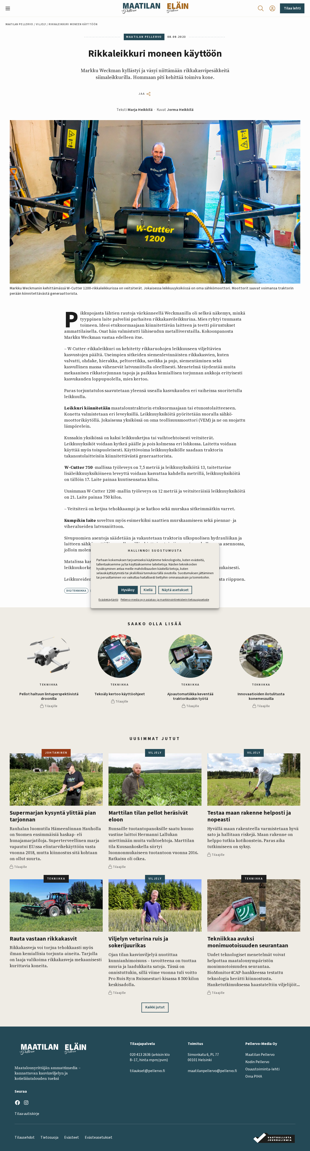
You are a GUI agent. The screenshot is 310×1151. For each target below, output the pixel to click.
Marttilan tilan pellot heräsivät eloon (148, 816)
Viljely (41, 24)
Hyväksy (127, 590)
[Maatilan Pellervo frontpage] (141, 8)
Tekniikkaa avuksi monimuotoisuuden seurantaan (247, 942)
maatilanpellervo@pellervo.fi (212, 1071)
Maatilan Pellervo (19, 24)
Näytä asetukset (175, 590)
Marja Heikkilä (140, 109)
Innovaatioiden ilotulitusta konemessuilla (261, 696)
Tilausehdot (25, 1137)
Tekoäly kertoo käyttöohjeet (119, 694)
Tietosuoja (49, 1137)
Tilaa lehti (292, 8)
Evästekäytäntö (108, 600)
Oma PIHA (253, 1076)
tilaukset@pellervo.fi (147, 1071)
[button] (10, 8)
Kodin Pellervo (257, 1062)
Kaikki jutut (155, 1007)
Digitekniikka (76, 591)
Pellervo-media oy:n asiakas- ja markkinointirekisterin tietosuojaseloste (165, 600)
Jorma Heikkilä (180, 109)
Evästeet (71, 1137)
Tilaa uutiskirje (27, 1113)
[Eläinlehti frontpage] (177, 8)
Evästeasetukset (98, 1137)
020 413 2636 (140, 1054)
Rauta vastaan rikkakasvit (43, 938)
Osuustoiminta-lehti (262, 1069)
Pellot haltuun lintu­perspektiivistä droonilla (48, 696)
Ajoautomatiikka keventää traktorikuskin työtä (190, 696)
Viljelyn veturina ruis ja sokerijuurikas (138, 942)
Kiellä (148, 590)
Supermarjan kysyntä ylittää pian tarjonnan (53, 816)
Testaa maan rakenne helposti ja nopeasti (249, 816)
